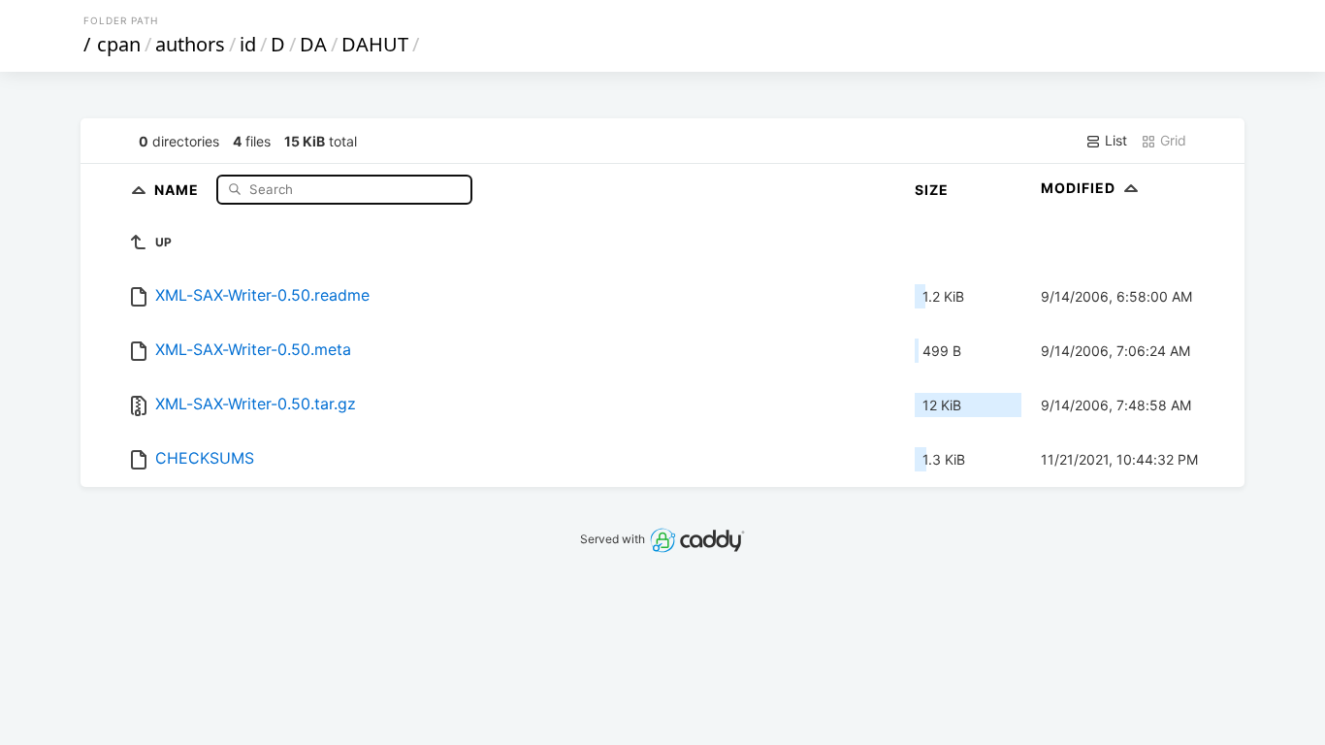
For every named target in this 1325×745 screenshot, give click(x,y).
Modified (1080, 187)
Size (932, 189)
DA (313, 44)
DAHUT (374, 44)
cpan (119, 44)
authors (190, 44)
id (248, 44)
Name (178, 188)
